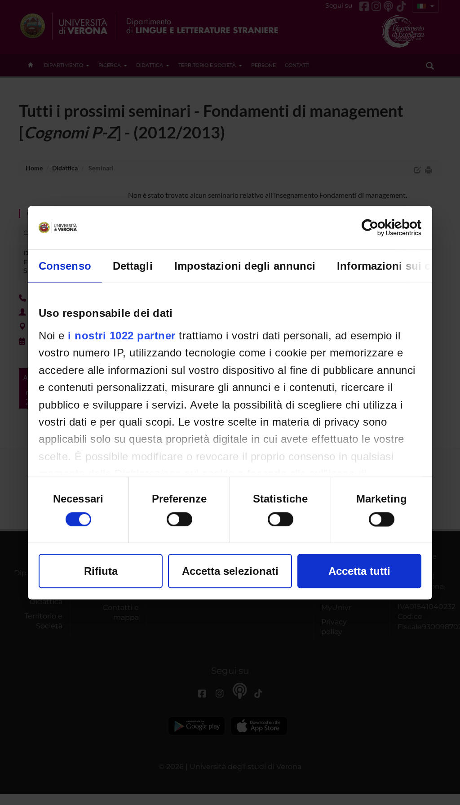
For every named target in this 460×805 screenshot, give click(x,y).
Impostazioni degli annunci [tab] (245, 265)
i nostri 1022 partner (122, 335)
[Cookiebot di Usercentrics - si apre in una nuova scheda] (382, 227)
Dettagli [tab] (133, 265)
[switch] (179, 519)
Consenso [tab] (65, 265)
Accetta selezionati (230, 571)
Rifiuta (101, 571)
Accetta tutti (359, 571)
